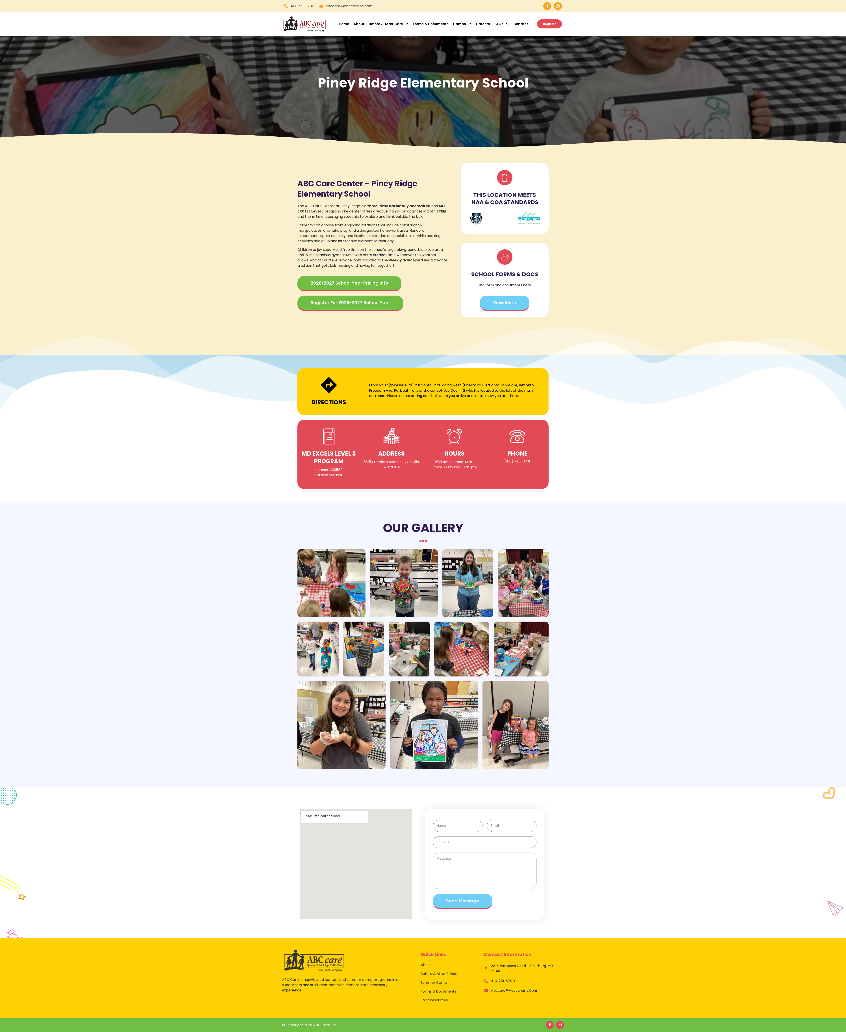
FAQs (498, 24)
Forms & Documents (431, 24)
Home (344, 24)
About (359, 24)
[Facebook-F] (547, 6)
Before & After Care (386, 24)
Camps (459, 24)
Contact (520, 24)
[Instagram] (558, 6)
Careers (483, 24)
